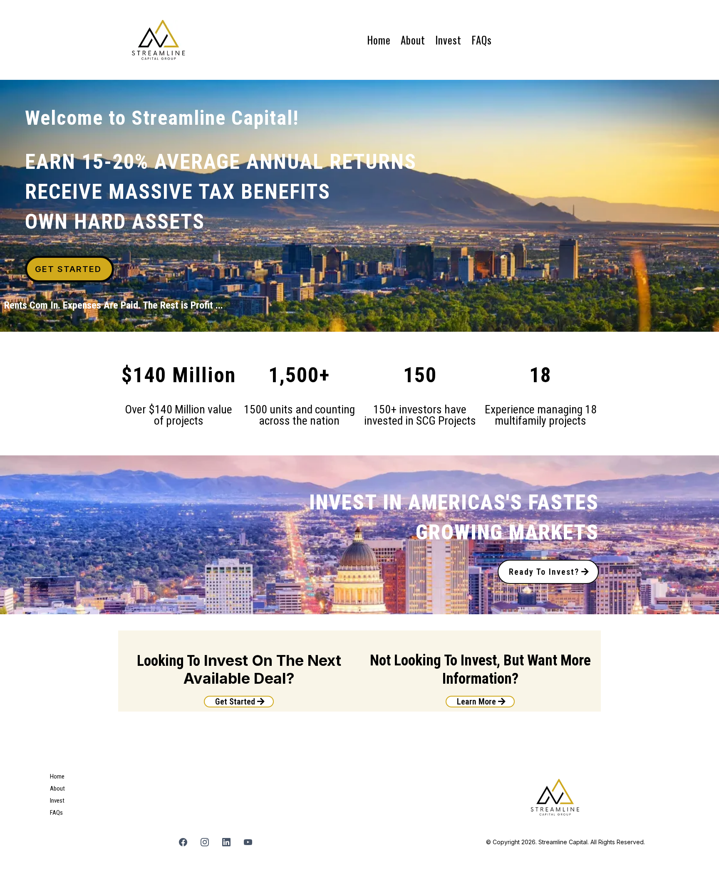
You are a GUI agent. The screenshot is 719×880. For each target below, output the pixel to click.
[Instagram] (205, 842)
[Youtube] (248, 842)
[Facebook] (183, 842)
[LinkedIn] (226, 842)
